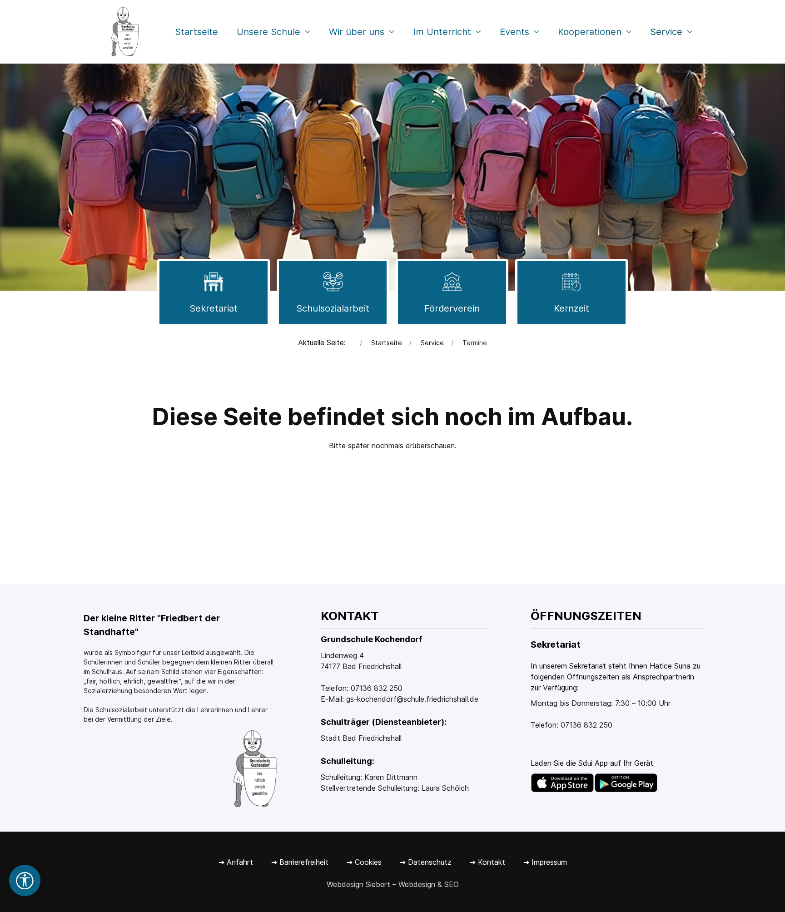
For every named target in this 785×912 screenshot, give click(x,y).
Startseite (196, 31)
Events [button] (514, 31)
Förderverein (452, 308)
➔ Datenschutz (426, 862)
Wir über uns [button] (356, 31)
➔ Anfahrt (236, 862)
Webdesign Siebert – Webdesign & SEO (393, 884)
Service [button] (666, 31)
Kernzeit (571, 308)
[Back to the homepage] (124, 32)
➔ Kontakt (487, 862)
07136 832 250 (376, 688)
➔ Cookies (364, 862)
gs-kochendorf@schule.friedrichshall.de (412, 699)
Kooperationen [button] (589, 31)
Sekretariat (213, 308)
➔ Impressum (545, 862)
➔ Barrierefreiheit (299, 862)
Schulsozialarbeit (332, 308)
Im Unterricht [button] (442, 31)
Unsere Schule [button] (268, 31)
